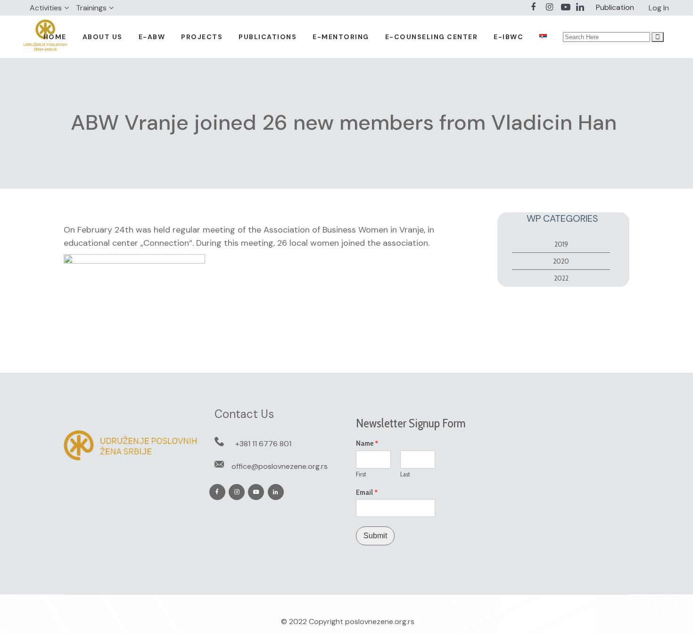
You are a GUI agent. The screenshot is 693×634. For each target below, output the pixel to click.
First (361, 474)
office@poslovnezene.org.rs (279, 466)
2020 (561, 261)
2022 (561, 278)
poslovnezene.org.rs (379, 621)
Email (367, 492)
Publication (615, 7)
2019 (561, 244)
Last (405, 474)
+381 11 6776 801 (263, 444)
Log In (659, 8)
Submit (375, 536)
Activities (46, 8)
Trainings (91, 8)
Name (367, 443)
